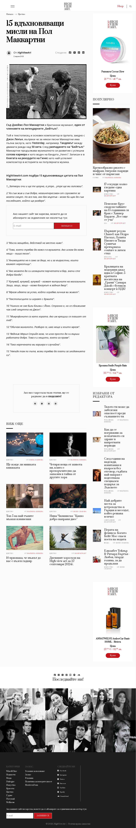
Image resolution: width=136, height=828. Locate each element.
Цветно (21, 14)
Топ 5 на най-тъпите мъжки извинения (20, 517)
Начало (9, 14)
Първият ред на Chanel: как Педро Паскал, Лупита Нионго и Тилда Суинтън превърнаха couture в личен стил (116, 242)
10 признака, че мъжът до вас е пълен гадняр (23, 559)
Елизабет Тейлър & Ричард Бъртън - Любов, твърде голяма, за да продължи (117, 557)
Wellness (109, 420)
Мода (106, 543)
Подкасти (10, 774)
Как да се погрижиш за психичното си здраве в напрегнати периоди (114, 437)
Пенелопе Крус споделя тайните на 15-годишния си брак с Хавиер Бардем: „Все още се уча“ (116, 212)
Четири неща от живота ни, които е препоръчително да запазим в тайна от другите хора (66, 471)
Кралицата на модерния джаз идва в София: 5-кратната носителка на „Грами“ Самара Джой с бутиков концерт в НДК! (115, 278)
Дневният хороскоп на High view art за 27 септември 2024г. (65, 561)
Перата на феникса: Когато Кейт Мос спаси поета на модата (115, 534)
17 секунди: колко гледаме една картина (115, 187)
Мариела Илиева (78, 460)
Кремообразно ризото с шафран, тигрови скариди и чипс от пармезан (110, 171)
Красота (108, 257)
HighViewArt (24, 52)
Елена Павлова (36, 460)
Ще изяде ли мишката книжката (21, 466)
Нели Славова (79, 511)
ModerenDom (31, 785)
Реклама (29, 778)
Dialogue (10, 781)
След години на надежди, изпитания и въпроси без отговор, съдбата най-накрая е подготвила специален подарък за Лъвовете (115, 473)
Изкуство (108, 194)
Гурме (96, 178)
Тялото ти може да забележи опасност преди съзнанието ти (116, 411)
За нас (28, 774)
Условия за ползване (35, 771)
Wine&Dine (11, 771)
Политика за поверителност (38, 781)
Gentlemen (109, 520)
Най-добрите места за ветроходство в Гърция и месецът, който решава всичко (116, 508)
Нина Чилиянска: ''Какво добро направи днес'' (67, 517)
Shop (120, 6)
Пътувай (10, 799)
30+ (105, 223)
